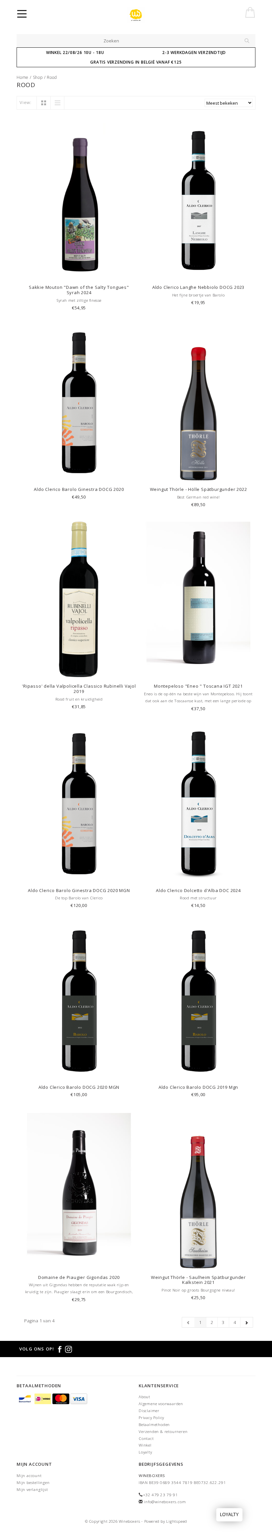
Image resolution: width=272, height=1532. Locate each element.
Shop (38, 77)
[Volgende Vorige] (246, 1322)
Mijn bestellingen (33, 1482)
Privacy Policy (151, 1417)
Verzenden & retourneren (163, 1431)
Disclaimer (149, 1410)
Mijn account (29, 1475)
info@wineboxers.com (165, 1501)
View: (26, 102)
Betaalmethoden (154, 1424)
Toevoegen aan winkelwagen (78, 272)
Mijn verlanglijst (32, 1489)
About (144, 1396)
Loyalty (145, 1452)
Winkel (145, 1445)
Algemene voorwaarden (161, 1403)
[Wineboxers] (140, 15)
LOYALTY (229, 1514)
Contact (146, 1438)
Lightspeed (176, 1521)
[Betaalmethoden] (25, 1399)
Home (23, 77)
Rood (52, 77)
